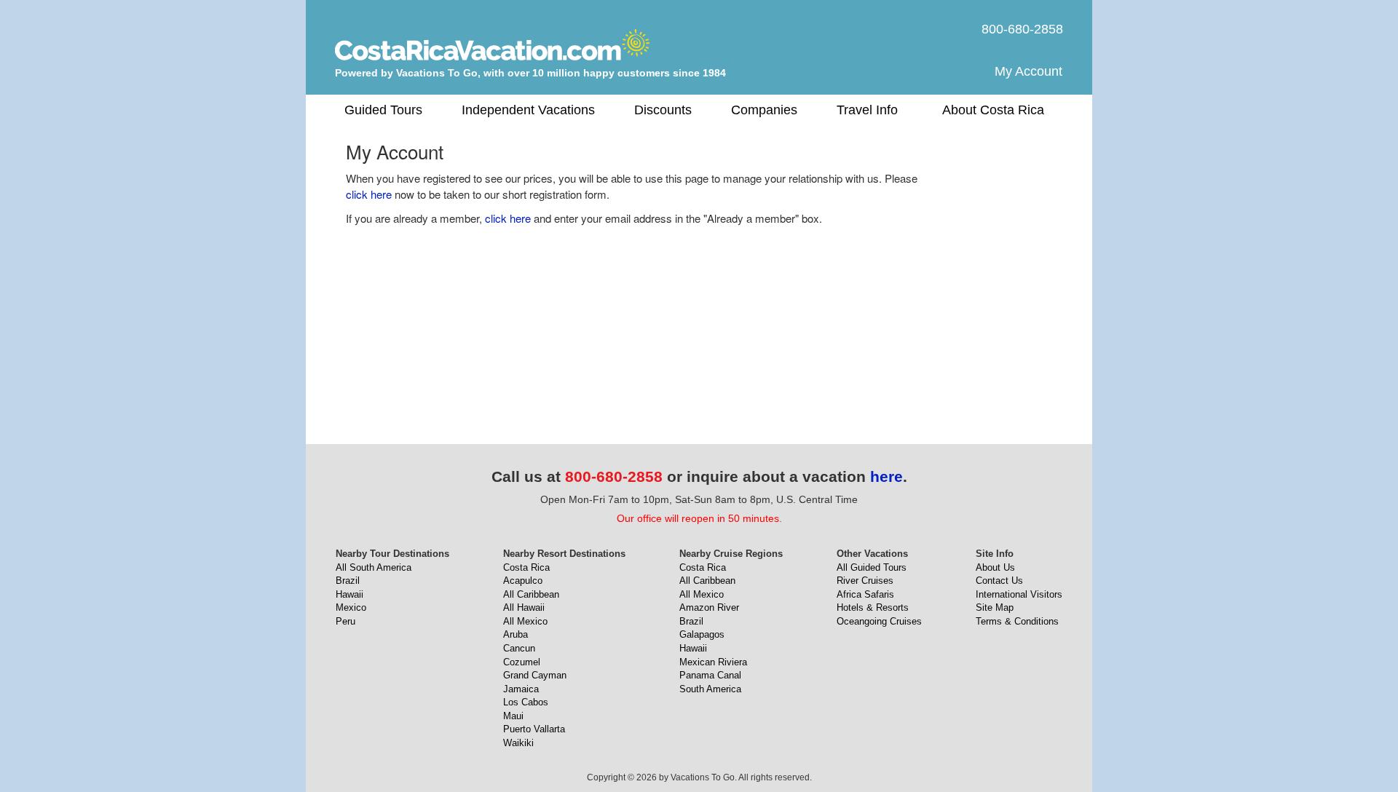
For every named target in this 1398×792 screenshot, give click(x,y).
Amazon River (709, 607)
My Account (1028, 71)
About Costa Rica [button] (993, 110)
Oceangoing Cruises (879, 621)
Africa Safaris (865, 594)
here (886, 476)
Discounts (663, 110)
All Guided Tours (872, 567)
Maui (513, 715)
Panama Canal (710, 675)
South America (710, 689)
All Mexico (525, 621)
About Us (995, 567)
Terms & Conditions (1017, 621)
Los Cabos (525, 702)
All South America (373, 567)
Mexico (351, 607)
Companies (764, 110)
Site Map (995, 607)
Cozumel (521, 662)
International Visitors (1019, 594)
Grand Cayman (534, 675)
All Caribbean (531, 594)
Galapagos (701, 634)
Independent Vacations (528, 110)
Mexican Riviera (713, 662)
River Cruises (865, 580)
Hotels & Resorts (873, 607)
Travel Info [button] (867, 110)
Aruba (515, 634)
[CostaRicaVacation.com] (492, 44)
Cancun (519, 648)
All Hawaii (524, 607)
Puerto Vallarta (534, 729)
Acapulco (522, 580)
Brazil (348, 580)
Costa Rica (526, 567)
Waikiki (518, 742)
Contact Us (999, 580)
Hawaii (349, 594)
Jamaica (521, 689)
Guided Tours (383, 110)
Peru (345, 621)
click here (369, 194)
